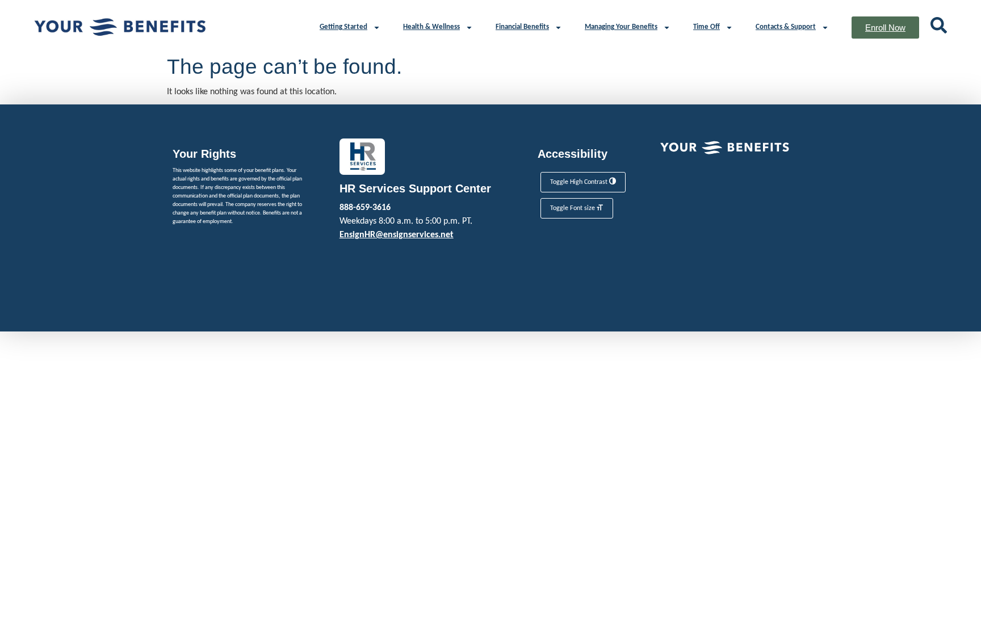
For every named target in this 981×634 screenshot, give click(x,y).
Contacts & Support (786, 27)
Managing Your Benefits (621, 27)
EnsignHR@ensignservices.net (396, 235)
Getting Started (343, 27)
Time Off (706, 27)
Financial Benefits (522, 27)
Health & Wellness (431, 27)
